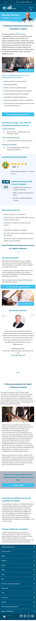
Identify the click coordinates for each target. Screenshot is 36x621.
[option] (18, 335)
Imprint (3, 602)
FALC (2, 579)
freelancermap (5, 551)
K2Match (4, 561)
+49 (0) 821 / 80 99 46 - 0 (25, 2)
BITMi (3, 556)
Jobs (2, 593)
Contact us (4, 597)
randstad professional (7, 547)
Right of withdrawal (7, 611)
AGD (2, 574)
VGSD (3, 570)
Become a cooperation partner (10, 584)
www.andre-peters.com (18, 355)
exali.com (9, 8)
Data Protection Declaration (9, 606)
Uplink (3, 565)
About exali (4, 588)
